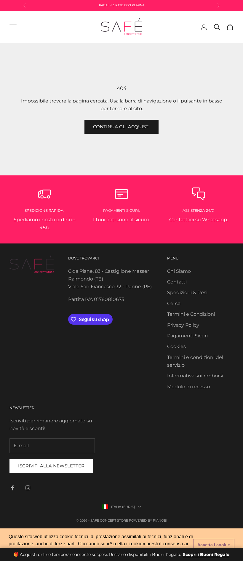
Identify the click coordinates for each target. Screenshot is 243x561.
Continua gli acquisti (121, 126)
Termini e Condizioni (191, 314)
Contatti (177, 282)
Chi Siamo (179, 271)
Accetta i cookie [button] (213, 544)
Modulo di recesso (188, 387)
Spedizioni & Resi (187, 292)
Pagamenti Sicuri (187, 336)
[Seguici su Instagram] (28, 488)
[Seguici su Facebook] (12, 488)
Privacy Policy (183, 325)
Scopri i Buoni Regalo (206, 554)
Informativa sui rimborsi (195, 376)
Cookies (176, 346)
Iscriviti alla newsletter (51, 466)
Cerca (173, 303)
